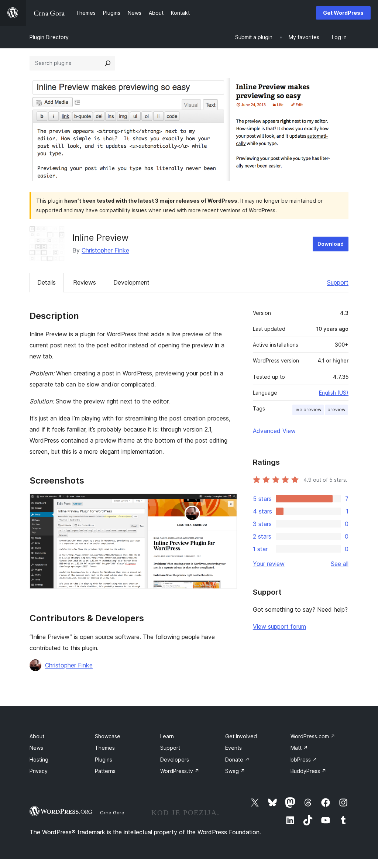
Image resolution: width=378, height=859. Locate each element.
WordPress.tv (179, 771)
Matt (299, 748)
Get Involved (241, 736)
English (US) (333, 392)
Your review (269, 563)
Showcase (107, 736)
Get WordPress (343, 13)
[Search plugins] (107, 63)
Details (46, 282)
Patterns (105, 771)
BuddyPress (308, 771)
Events (233, 748)
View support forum (279, 626)
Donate (237, 759)
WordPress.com (313, 736)
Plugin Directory (49, 37)
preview (336, 409)
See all (339, 563)
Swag (235, 771)
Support (337, 282)
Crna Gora (112, 812)
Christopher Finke (105, 250)
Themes (105, 748)
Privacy (39, 771)
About (37, 736)
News (36, 748)
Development (131, 282)
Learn (167, 736)
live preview (308, 409)
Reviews (84, 282)
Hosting (39, 759)
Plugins (103, 759)
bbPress (304, 759)
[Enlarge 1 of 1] (227, 503)
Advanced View (274, 430)
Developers (174, 759)
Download (330, 244)
